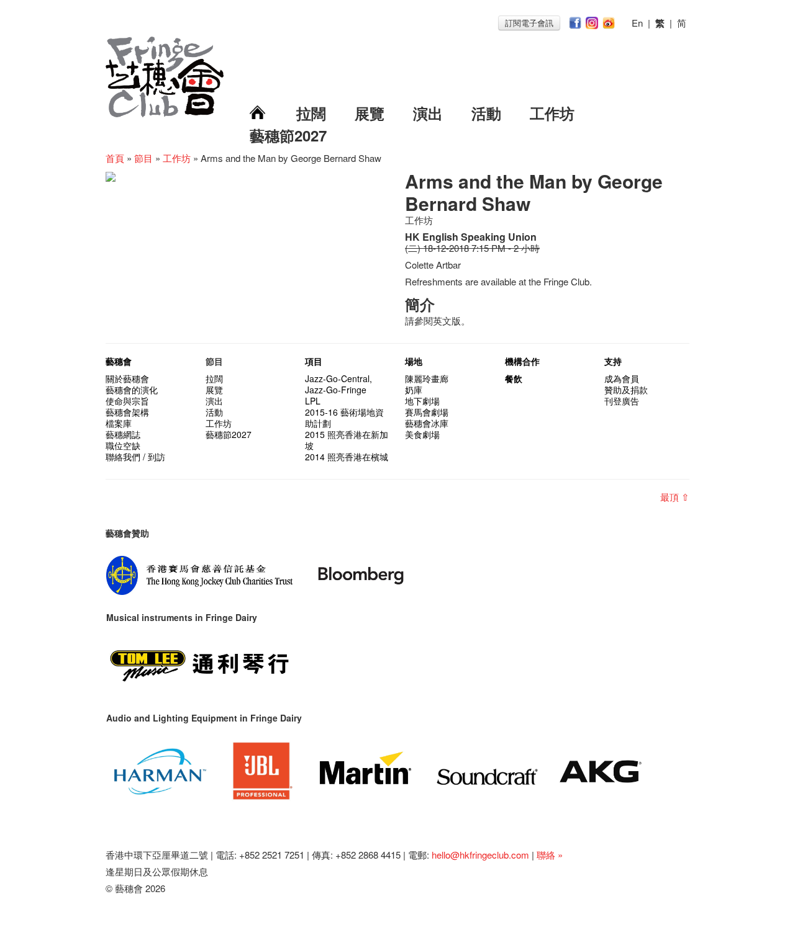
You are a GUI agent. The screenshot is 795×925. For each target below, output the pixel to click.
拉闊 (311, 112)
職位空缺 (123, 445)
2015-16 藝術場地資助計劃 (344, 417)
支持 (613, 361)
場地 (413, 361)
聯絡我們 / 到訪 (135, 456)
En (637, 22)
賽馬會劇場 (426, 412)
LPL (312, 401)
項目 (313, 361)
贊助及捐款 (626, 389)
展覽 (369, 112)
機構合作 (522, 361)
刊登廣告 (621, 401)
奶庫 (413, 389)
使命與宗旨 (127, 401)
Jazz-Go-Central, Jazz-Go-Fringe (338, 384)
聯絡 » (550, 854)
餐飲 (513, 378)
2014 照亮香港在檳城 (346, 456)
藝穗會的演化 (132, 389)
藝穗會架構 (127, 412)
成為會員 (621, 378)
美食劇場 (422, 434)
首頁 (115, 157)
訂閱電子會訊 (529, 23)
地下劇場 (422, 401)
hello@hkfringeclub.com (480, 854)
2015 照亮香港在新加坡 (346, 440)
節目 (143, 157)
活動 (486, 112)
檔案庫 (119, 423)
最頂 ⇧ (674, 496)
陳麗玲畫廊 (426, 378)
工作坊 (552, 112)
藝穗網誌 (123, 434)
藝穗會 (119, 361)
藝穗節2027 (288, 135)
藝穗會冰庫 (426, 423)
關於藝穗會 (127, 378)
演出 (428, 112)
